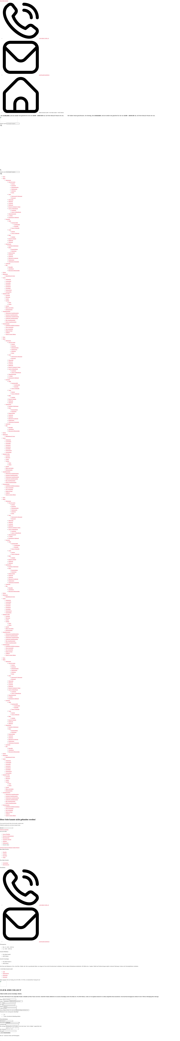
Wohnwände (10, 199)
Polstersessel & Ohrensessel (16, 196)
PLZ (1, 1003)
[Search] (1, 125)
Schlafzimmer (8, 244)
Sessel (9, 194)
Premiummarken (6, 323)
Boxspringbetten (14, 249)
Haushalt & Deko (6, 293)
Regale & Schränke (12, 238)
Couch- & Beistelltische (13, 208)
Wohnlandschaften (14, 187)
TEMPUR (8, 332)
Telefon (2, 1006)
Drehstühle (16, 226)
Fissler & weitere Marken (11, 334)
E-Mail (2, 1008)
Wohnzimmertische (12, 213)
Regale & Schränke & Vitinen (14, 206)
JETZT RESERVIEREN (5, 1032)
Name (1, 999)
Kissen (9, 302)
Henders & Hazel (9, 330)
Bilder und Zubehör (10, 307)
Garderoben (8, 263)
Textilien (7, 300)
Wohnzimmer (8, 180)
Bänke (9, 235)
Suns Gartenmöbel (9, 329)
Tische (9, 229)
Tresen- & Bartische (15, 233)
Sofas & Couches (11, 182)
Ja (4, 1014)
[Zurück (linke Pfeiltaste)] (0, 1040)
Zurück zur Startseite (4, 829)
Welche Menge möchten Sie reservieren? (8, 1010)
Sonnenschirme (9, 290)
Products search (3, 123)
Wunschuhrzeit (3, 1022)
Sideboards (10, 201)
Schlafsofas (13, 190)
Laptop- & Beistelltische (16, 212)
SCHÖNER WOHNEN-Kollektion (12, 325)
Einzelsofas (13, 185)
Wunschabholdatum (4, 1019)
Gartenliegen (8, 286)
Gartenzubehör (8, 291)
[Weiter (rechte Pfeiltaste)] (1, 1040)
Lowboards (10, 203)
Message (1, 1031)
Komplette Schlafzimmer (13, 245)
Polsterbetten (13, 251)
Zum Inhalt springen (4, 0)
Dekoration (8, 297)
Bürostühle (10, 267)
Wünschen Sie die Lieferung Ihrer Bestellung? (9, 1011)
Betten (9, 247)
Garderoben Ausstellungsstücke (12, 318)
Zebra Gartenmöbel (9, 327)
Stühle (9, 221)
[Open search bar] (0, 170)
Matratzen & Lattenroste (13, 258)
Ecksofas (13, 183)
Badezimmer (5, 274)
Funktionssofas (14, 189)
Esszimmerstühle (14, 222)
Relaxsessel (13, 198)
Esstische (13, 231)
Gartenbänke (8, 288)
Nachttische (10, 254)
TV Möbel (10, 215)
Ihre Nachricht (3, 1029)
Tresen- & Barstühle (15, 228)
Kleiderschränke (11, 252)
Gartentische (8, 284)
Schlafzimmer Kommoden (13, 261)
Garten (4, 277)
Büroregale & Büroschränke (14, 270)
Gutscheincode (3, 1024)
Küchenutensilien (9, 309)
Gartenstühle (8, 283)
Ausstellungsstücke (6, 311)
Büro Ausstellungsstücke (10, 320)
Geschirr (7, 306)
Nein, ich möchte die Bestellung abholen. (12, 1016)
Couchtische (13, 210)
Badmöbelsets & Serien (10, 275)
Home (4, 176)
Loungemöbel (8, 281)
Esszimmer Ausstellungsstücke (12, 314)
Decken (9, 304)
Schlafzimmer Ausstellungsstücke (12, 316)
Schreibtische (11, 268)
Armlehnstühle (17, 224)
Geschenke (8, 295)
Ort (1, 1004)
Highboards (10, 205)
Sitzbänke (13, 236)
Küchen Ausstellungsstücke (11, 322)
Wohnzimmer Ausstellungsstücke (12, 313)
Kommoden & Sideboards (13, 217)
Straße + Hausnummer (5, 1001)
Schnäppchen (8, 279)
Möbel (4, 178)
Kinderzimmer (11, 259)
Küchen (4, 272)
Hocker (12, 192)
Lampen (7, 298)
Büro (7, 265)
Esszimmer (8, 219)
